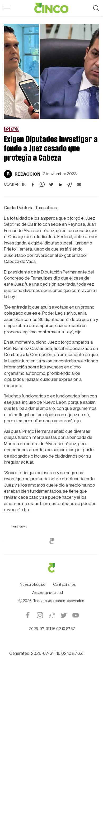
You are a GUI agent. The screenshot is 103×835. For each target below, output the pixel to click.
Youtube (75, 615)
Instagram (39, 615)
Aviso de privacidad (47, 593)
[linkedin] (60, 185)
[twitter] (51, 185)
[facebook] (33, 185)
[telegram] (70, 185)
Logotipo (51, 8)
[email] (79, 185)
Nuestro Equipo (32, 585)
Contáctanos (64, 585)
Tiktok (51, 615)
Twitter (63, 615)
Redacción (27, 174)
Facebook (28, 615)
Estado (11, 129)
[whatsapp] (42, 185)
